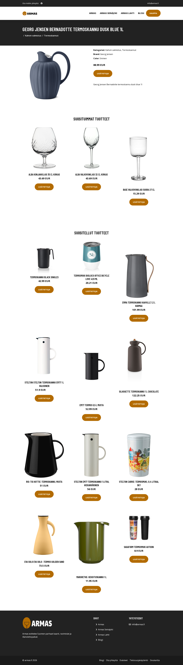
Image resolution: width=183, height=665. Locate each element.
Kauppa (153, 13)
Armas (92, 13)
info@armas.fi (153, 3)
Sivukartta (155, 660)
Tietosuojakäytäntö (139, 660)
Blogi (141, 13)
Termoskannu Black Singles (44, 277)
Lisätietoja (103, 73)
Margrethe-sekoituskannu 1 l (91, 577)
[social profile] (41, 3)
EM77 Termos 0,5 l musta (92, 405)
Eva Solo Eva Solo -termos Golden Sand (44, 561)
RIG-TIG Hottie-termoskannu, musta (44, 481)
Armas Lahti (127, 13)
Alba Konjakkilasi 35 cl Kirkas (44, 174)
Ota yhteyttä (112, 660)
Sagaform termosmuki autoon (139, 546)
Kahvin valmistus (33, 35)
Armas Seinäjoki (108, 13)
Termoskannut (51, 35)
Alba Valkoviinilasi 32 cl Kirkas (91, 174)
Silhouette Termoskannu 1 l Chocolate (139, 391)
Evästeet (124, 660)
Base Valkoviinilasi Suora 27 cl (139, 189)
